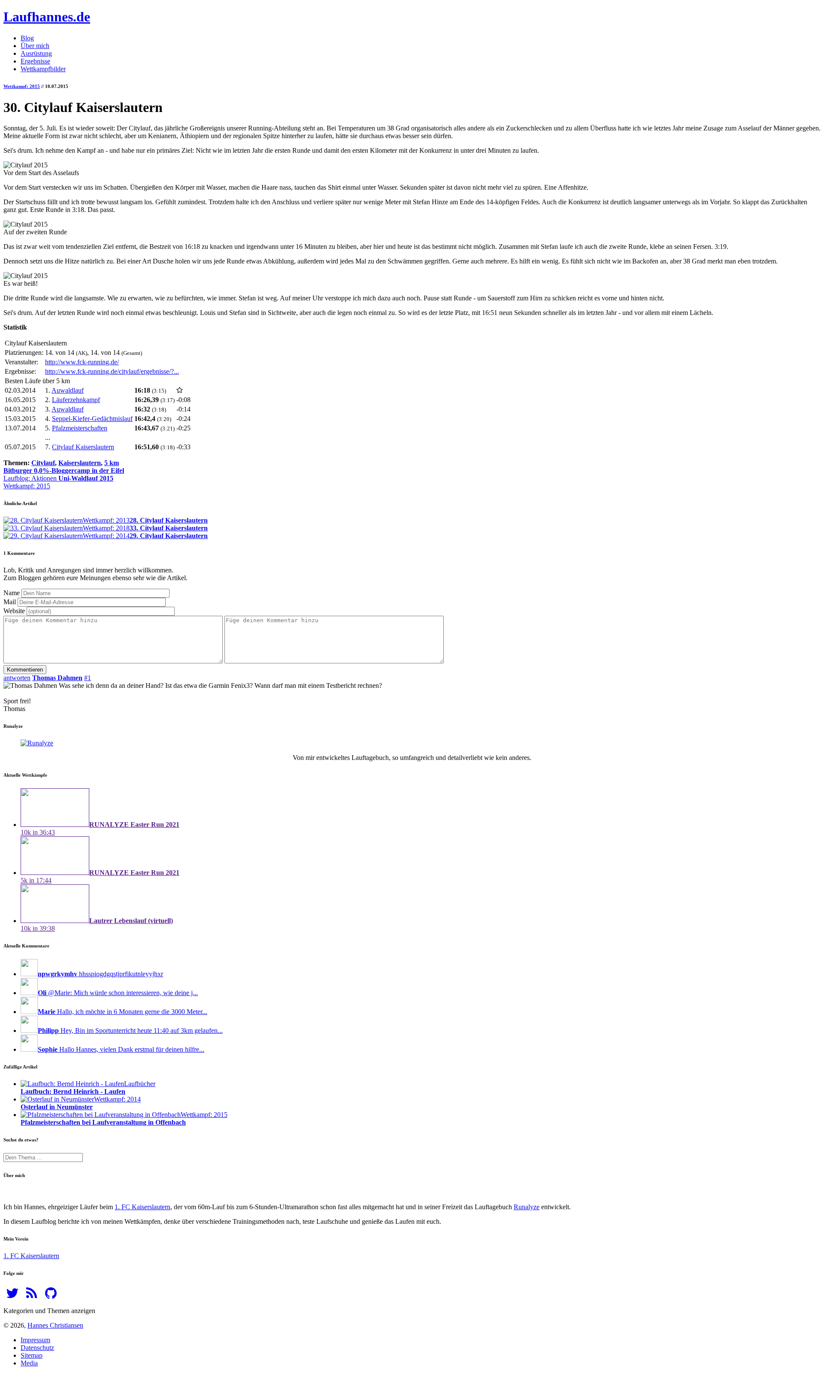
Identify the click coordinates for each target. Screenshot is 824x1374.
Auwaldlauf (68, 390)
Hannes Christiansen (55, 1325)
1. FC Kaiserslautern (142, 1207)
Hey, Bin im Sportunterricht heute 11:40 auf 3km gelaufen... (130, 1030)
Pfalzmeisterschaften (79, 428)
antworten (16, 677)
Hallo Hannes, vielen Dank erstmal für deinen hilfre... (121, 1049)
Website (14, 610)
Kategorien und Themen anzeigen (49, 1310)
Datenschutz (37, 1347)
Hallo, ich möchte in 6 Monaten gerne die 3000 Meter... (122, 1011)
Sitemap (31, 1355)
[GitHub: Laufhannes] (51, 1295)
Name (11, 592)
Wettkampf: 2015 (21, 86)
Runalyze (526, 1207)
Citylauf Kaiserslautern (83, 447)
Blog (27, 38)
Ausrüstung (36, 53)
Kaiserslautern (79, 462)
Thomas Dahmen (57, 677)
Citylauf (43, 462)
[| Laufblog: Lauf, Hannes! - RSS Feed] (31, 1295)
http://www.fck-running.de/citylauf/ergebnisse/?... (112, 371)
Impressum (35, 1340)
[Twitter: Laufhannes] (12, 1295)
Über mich (35, 45)
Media (29, 1363)
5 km (111, 462)
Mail (9, 601)
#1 (87, 677)
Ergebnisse (35, 61)
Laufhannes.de (46, 16)
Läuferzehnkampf (76, 399)
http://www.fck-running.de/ (82, 362)
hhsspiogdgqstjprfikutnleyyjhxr (100, 974)
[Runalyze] (37, 743)
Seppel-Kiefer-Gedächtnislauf (92, 418)
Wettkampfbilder (43, 69)
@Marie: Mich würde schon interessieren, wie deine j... (118, 992)
